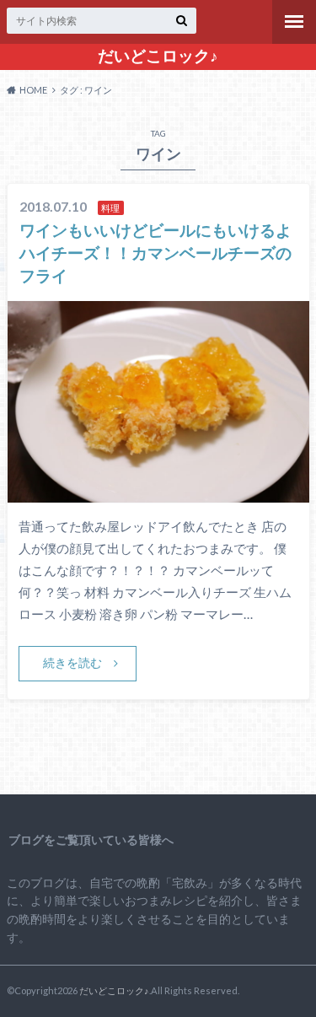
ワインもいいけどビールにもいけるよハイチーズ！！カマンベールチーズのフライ (155, 252)
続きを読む (72, 662)
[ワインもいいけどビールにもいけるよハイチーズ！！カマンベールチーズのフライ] (158, 492)
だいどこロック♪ (158, 55)
